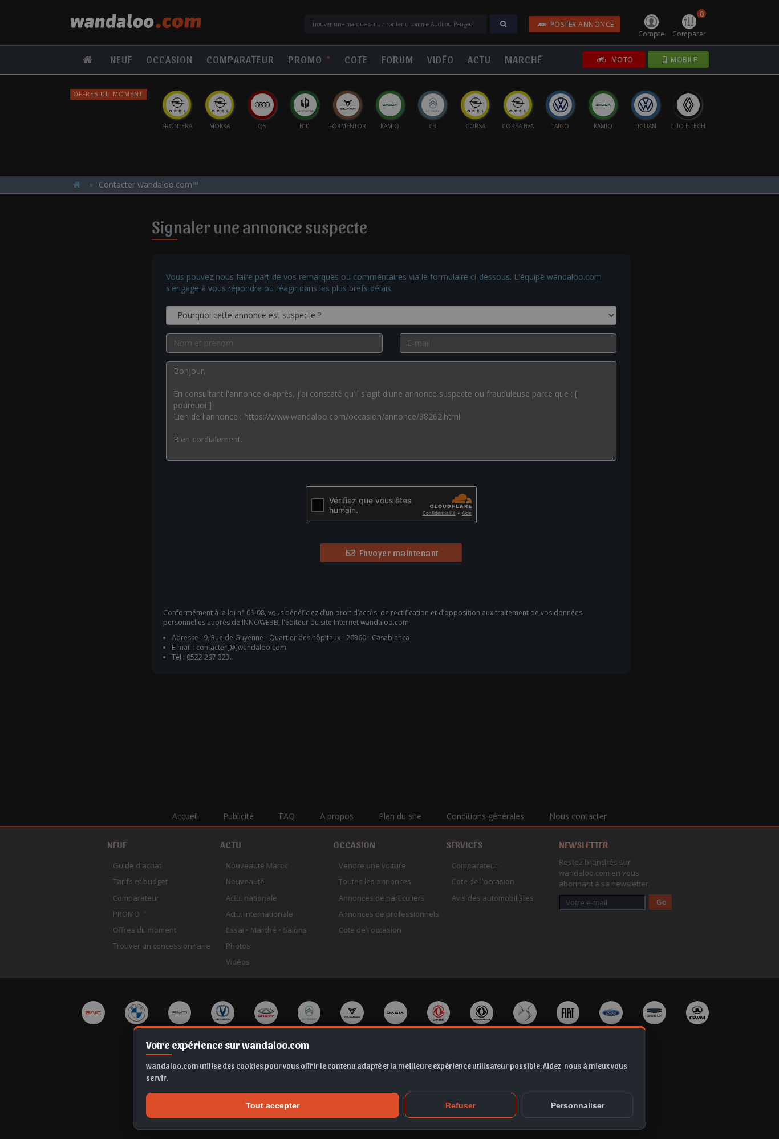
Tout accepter (272, 1105)
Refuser (460, 1105)
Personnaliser (577, 1105)
